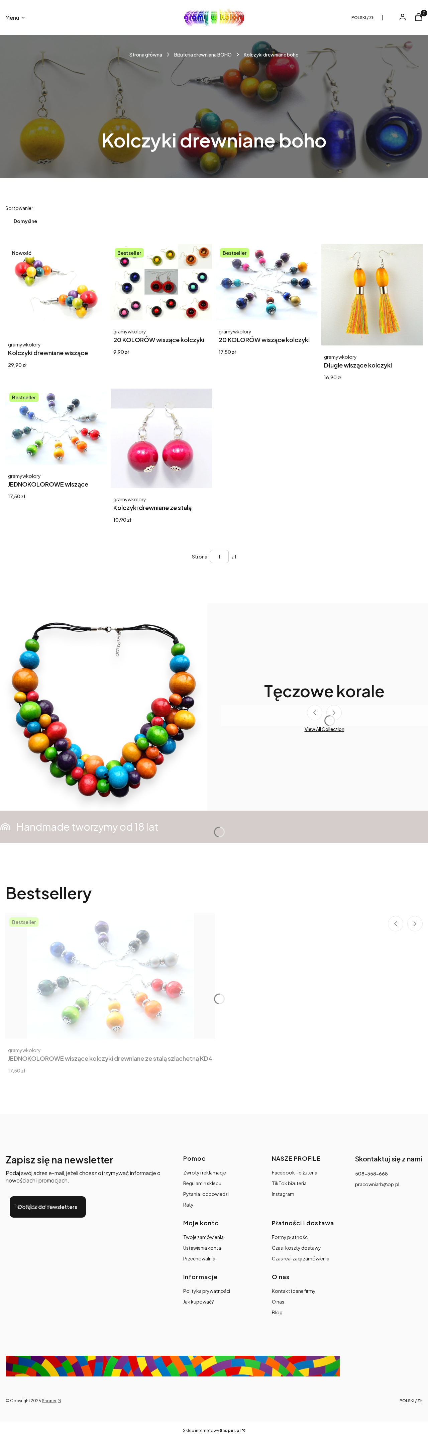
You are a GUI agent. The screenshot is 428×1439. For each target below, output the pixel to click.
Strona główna (145, 55)
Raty (188, 1205)
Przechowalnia (199, 1258)
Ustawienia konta (202, 1248)
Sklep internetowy (211, 1430)
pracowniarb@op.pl (377, 1184)
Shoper (49, 1400)
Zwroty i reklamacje (204, 1172)
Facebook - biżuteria (294, 1172)
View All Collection (324, 729)
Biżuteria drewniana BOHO (203, 55)
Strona (199, 556)
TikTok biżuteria (289, 1183)
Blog (277, 1312)
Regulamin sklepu (202, 1183)
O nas (278, 1302)
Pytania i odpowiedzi (206, 1194)
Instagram (283, 1194)
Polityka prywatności (206, 1291)
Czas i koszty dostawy (296, 1248)
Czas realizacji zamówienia (300, 1258)
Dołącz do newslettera (48, 1206)
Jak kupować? (198, 1302)
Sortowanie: (19, 208)
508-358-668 (371, 1173)
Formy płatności (290, 1237)
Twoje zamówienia (203, 1237)
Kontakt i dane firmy (294, 1291)
